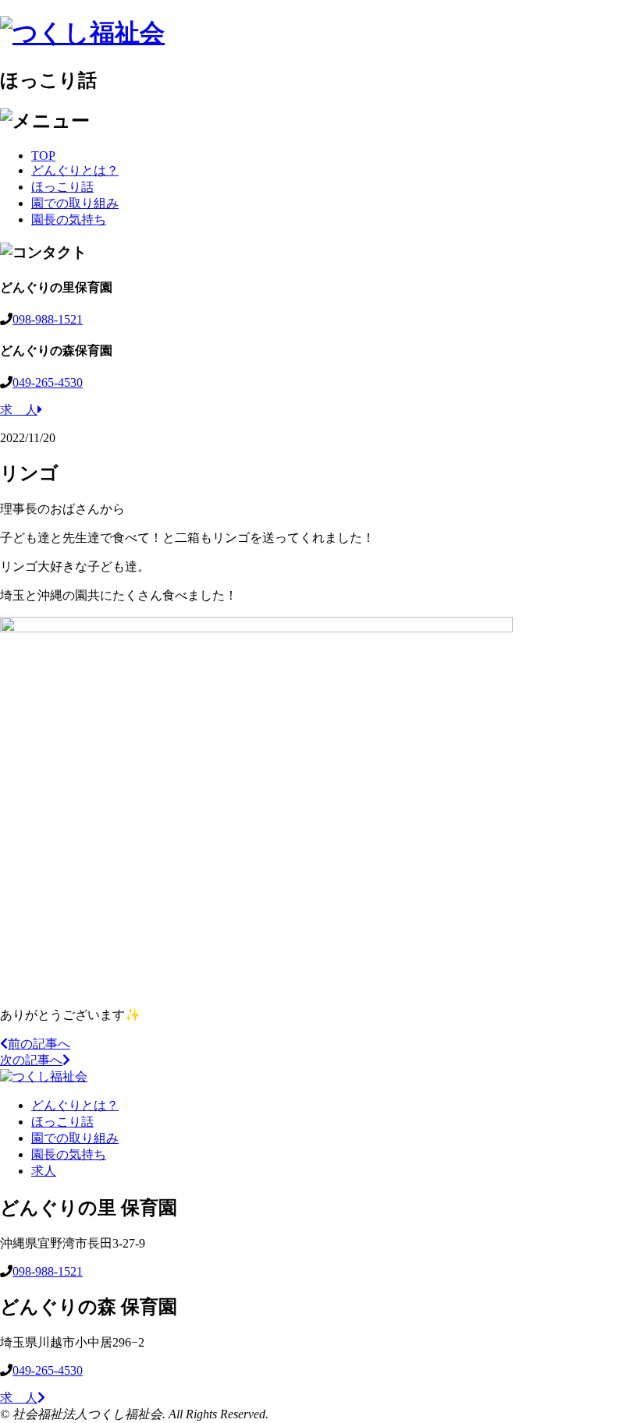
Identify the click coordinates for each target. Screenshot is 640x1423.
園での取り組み (75, 203)
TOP (43, 155)
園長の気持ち (68, 219)
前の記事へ (39, 1043)
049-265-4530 (47, 382)
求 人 (18, 409)
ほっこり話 (62, 186)
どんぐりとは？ (75, 170)
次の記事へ (31, 1060)
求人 (43, 1170)
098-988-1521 (47, 319)
